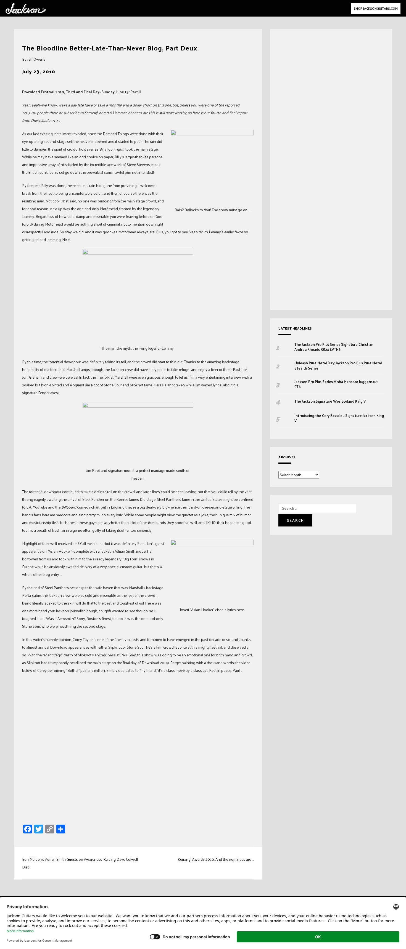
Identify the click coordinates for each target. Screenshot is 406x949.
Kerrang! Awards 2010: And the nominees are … (216, 859)
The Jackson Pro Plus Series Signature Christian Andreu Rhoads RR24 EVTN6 (333, 347)
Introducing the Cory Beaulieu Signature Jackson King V (339, 418)
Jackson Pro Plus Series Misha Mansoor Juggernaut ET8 (336, 384)
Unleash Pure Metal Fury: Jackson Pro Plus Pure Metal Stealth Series (338, 365)
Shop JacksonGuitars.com (376, 8)
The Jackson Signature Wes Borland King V (330, 401)
